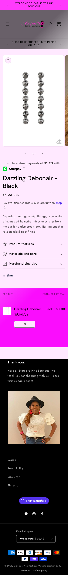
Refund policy (40, 570)
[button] (7, 24)
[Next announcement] (61, 5)
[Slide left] (26, 153)
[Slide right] (42, 153)
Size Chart (14, 477)
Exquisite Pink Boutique (26, 565)
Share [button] (10, 275)
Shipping (13, 485)
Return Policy (16, 468)
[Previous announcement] (7, 5)
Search (12, 460)
